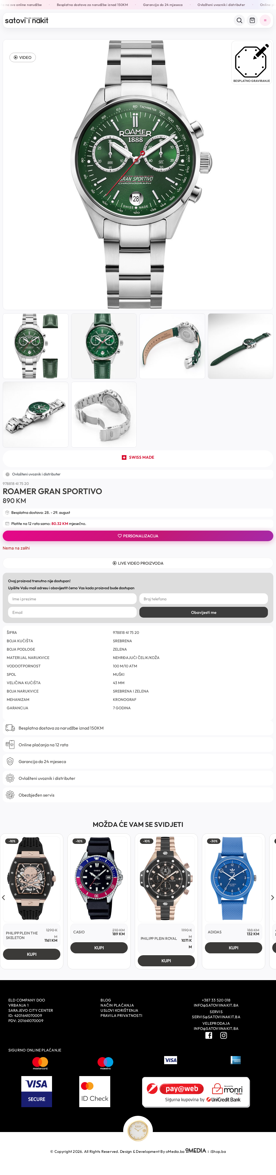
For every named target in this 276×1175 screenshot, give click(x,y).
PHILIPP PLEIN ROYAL (159, 938)
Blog (106, 1000)
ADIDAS (215, 932)
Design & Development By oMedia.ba (152, 1151)
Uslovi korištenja (119, 1010)
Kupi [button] (31, 954)
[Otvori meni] (265, 20)
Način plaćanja (117, 1005)
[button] (22, 57)
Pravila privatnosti (121, 1015)
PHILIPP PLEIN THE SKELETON (22, 935)
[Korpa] (252, 20)
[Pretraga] (239, 20)
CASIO (79, 932)
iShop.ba (218, 1151)
